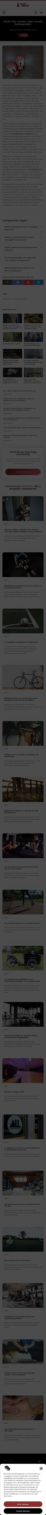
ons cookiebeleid (23, 1494)
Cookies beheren (23, 1511)
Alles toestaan (23, 1504)
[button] (41, 1468)
